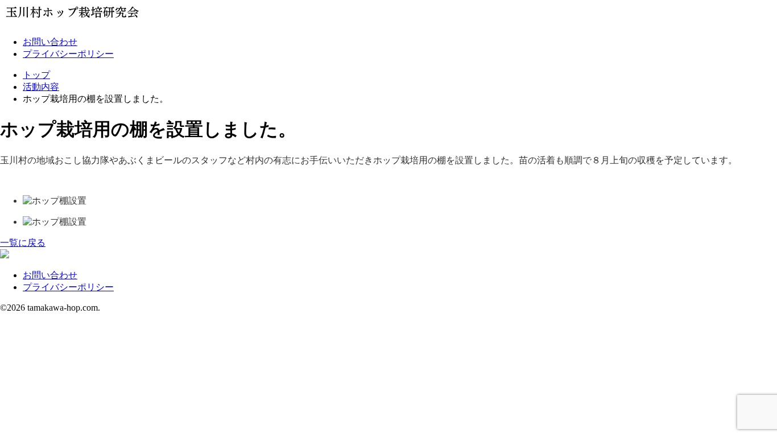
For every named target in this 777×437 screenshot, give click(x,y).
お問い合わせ (50, 42)
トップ (36, 75)
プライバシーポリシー (68, 54)
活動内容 (41, 87)
